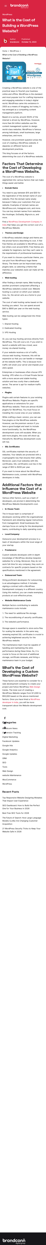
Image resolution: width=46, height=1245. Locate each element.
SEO (4, 762)
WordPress (7, 14)
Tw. (42, 616)
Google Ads (7, 745)
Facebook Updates (10, 741)
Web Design (34, 687)
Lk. (42, 610)
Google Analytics (10, 750)
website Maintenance (11, 775)
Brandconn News (9, 728)
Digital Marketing (10, 737)
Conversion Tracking (11, 732)
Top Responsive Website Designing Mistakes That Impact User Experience (22, 799)
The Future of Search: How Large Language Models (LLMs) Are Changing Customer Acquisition (21, 821)
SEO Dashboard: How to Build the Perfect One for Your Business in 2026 (21, 807)
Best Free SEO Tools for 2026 (15, 813)
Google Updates (9, 754)
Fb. (42, 622)
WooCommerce (9, 779)
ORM (4, 758)
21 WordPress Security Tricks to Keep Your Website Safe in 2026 (21, 830)
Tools (4, 767)
